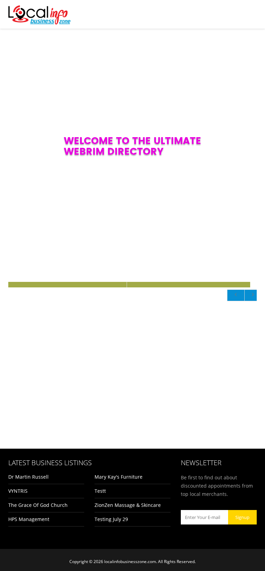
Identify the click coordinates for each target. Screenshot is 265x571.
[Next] (253, 295)
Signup (242, 517)
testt (100, 491)
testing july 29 (111, 519)
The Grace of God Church (38, 505)
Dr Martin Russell (28, 476)
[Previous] (236, 295)
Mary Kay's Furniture (119, 476)
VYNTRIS (18, 491)
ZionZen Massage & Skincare (128, 505)
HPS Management (28, 519)
